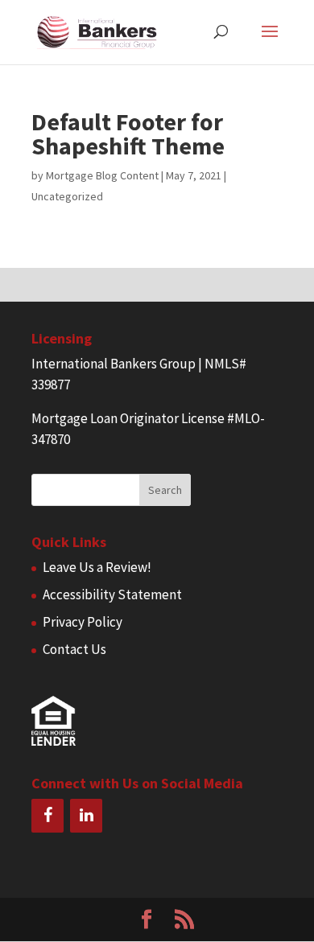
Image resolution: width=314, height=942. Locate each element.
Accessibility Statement (112, 594)
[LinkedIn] (86, 816)
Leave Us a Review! (97, 567)
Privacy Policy (82, 622)
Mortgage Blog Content (102, 175)
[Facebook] (47, 816)
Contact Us (74, 649)
